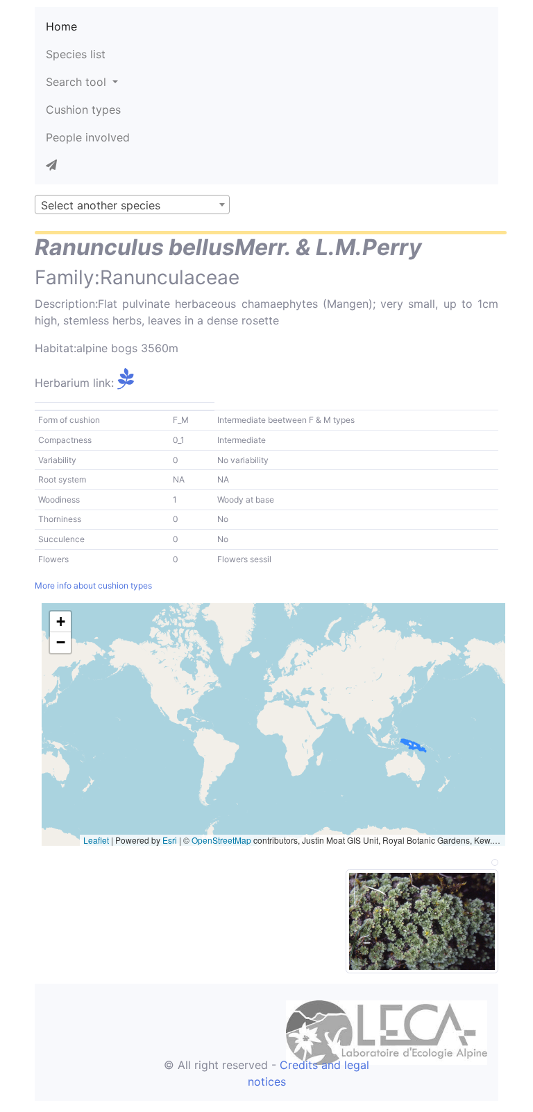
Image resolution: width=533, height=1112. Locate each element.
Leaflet (96, 840)
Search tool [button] (78, 82)
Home (61, 26)
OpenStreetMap (221, 840)
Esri (169, 840)
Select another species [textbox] (100, 205)
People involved (88, 137)
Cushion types (83, 109)
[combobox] (132, 204)
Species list (75, 54)
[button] (60, 621)
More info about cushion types (93, 585)
